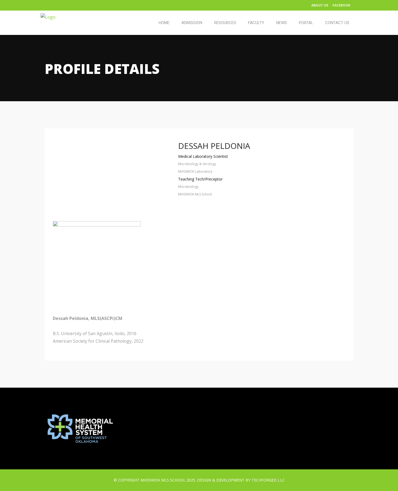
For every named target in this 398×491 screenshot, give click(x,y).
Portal (306, 22)
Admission (191, 22)
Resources (225, 22)
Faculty (256, 22)
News (281, 22)
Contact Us (337, 22)
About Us (319, 5)
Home (164, 22)
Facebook (341, 5)
